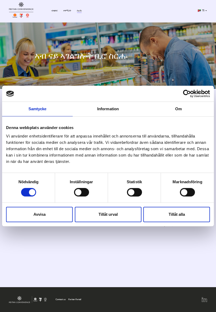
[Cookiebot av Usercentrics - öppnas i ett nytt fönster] (187, 94)
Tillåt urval (108, 214)
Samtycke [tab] (37, 109)
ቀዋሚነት (67, 10)
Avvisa (39, 214)
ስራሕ (79, 10)
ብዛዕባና (54, 10)
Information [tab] (108, 109)
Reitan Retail (74, 299)
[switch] (81, 192)
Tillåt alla (177, 214)
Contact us (61, 299)
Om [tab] (178, 109)
